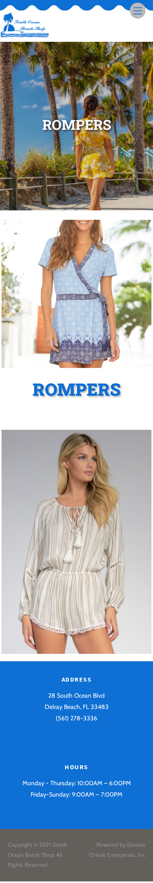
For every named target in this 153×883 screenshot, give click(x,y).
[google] (100, 742)
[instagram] (75, 742)
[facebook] (50, 742)
